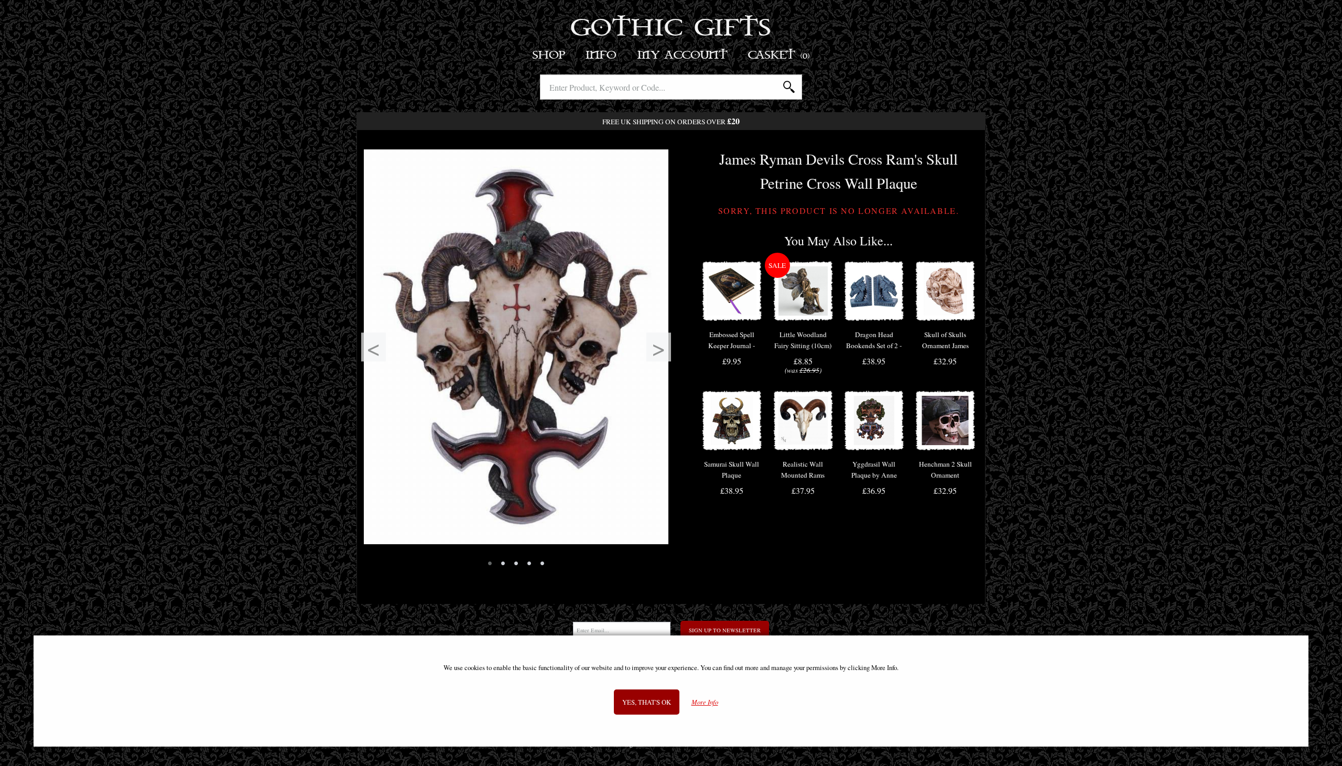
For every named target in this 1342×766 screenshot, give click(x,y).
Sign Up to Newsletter (725, 630)
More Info (704, 703)
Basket (779, 55)
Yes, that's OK (646, 702)
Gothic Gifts (671, 29)
